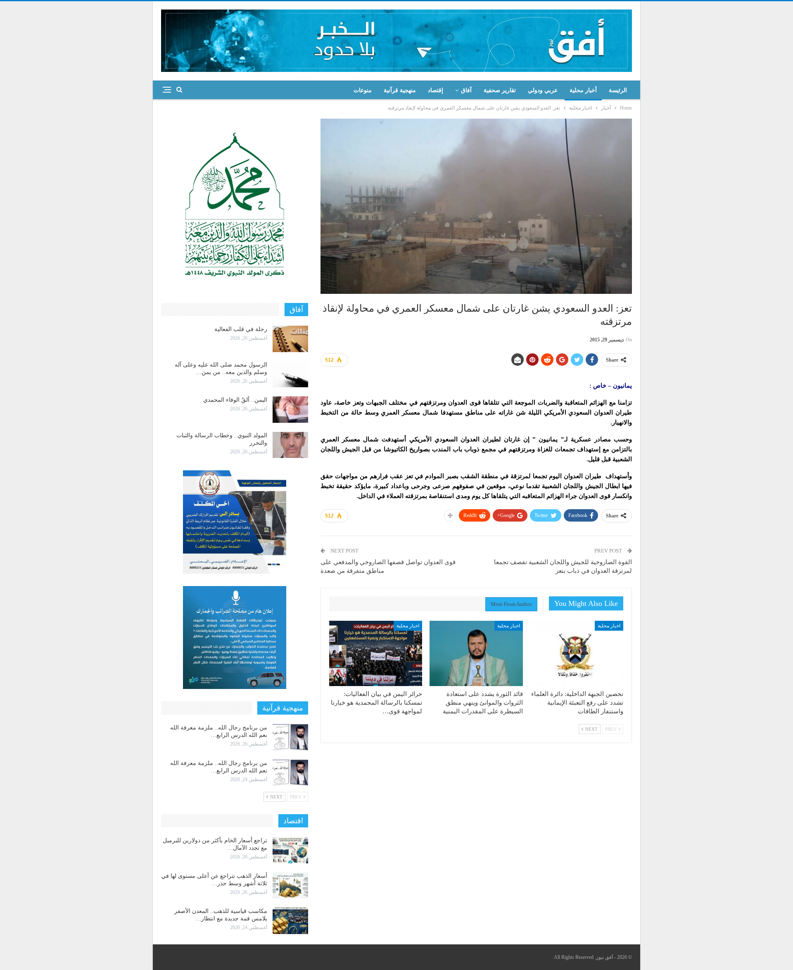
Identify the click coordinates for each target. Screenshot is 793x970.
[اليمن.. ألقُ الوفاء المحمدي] (290, 409)
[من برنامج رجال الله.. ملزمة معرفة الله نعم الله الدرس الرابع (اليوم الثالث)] (290, 773)
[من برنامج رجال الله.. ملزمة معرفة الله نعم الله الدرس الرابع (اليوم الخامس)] (290, 737)
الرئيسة (618, 90)
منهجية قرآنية (400, 90)
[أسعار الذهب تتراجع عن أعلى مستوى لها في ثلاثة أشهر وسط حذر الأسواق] (290, 885)
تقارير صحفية (500, 90)
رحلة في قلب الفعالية (240, 329)
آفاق (466, 90)
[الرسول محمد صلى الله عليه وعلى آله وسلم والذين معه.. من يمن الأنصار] (290, 374)
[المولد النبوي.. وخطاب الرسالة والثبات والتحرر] (290, 445)
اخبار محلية (609, 626)
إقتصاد (435, 90)
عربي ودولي (543, 90)
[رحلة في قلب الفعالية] (290, 339)
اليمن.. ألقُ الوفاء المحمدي (235, 400)
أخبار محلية (583, 90)
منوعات (363, 90)
